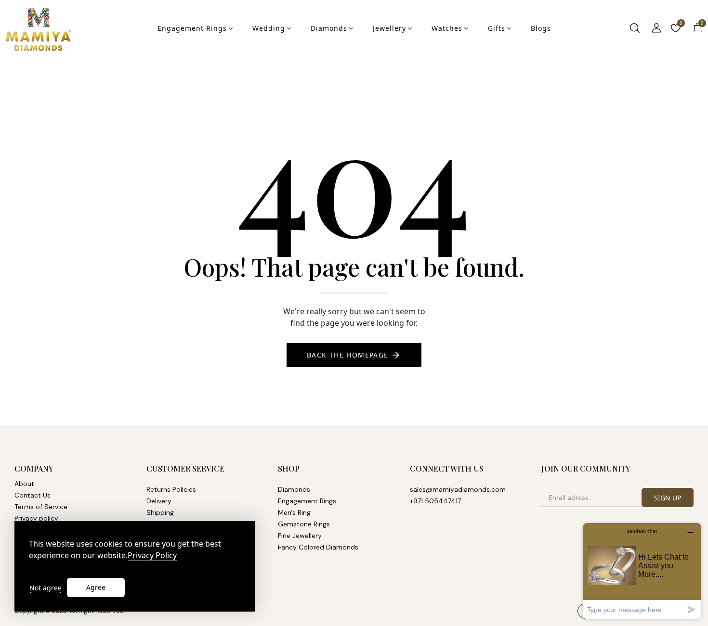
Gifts (496, 28)
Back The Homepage (348, 354)
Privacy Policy (152, 555)
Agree (95, 587)
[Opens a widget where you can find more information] (642, 571)
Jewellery (389, 28)
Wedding (268, 28)
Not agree (45, 587)
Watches (447, 28)
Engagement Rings (192, 28)
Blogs (541, 28)
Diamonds (329, 28)
